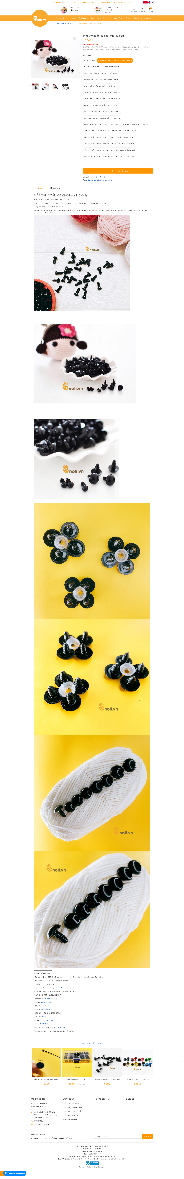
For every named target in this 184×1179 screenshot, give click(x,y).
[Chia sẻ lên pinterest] (100, 177)
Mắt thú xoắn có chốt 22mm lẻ (96, 156)
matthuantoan (96, 180)
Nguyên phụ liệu (88, 18)
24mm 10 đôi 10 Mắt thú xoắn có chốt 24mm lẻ (102, 124)
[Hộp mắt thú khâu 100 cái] (77, 1062)
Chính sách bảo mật (71, 1103)
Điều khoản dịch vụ (122, 2)
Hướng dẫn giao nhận (102, 2)
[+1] (105, 177)
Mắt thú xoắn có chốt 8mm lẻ (123, 150)
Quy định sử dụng (70, 1119)
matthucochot (107, 180)
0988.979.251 (39, 1121)
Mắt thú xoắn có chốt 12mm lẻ (96, 131)
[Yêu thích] (74, 38)
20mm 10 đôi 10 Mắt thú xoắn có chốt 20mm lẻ (102, 111)
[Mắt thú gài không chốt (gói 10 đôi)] (107, 1062)
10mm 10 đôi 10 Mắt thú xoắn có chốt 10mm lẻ (102, 79)
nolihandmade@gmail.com (43, 1124)
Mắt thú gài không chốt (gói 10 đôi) (107, 1079)
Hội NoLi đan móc (46, 1024)
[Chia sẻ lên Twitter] (96, 177)
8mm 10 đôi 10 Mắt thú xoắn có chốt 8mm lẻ (101, 73)
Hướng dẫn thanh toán (82, 2)
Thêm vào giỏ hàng (119, 171)
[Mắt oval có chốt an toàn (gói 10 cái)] (46, 1062)
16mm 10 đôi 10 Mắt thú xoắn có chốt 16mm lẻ (102, 99)
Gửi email (147, 1136)
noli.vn (44, 1017)
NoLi (47, 991)
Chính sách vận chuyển (72, 1111)
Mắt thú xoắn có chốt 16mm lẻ (96, 137)
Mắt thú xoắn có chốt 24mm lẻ (123, 156)
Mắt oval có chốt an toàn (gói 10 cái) (46, 1080)
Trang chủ (60, 18)
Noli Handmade (44, 1006)
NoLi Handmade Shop (49, 998)
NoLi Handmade (47, 1002)
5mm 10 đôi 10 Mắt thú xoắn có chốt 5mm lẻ (114, 60)
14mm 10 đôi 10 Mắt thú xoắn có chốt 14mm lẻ (102, 92)
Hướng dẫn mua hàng (61, 2)
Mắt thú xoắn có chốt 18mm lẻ (123, 137)
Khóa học (104, 18)
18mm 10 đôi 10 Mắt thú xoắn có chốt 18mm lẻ (102, 105)
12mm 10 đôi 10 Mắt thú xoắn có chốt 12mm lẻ (101, 86)
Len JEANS (74, 8)
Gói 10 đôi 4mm (89, 60)
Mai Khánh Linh (60, 988)
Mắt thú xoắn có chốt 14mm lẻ (123, 131)
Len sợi (72, 18)
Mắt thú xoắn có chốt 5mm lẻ (123, 143)
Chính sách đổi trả (70, 1115)
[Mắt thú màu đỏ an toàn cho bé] (137, 1062)
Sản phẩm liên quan (92, 1043)
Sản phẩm (118, 18)
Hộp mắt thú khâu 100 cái (77, 1079)
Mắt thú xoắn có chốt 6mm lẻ (96, 150)
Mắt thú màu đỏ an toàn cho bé (137, 1079)
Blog (130, 18)
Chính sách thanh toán (72, 1107)
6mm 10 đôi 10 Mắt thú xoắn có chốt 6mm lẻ (101, 67)
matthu (88, 180)
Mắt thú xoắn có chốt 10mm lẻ (135, 124)
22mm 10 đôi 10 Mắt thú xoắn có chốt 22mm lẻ (102, 118)
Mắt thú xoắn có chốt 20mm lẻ (96, 143)
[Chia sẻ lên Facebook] (92, 177)
